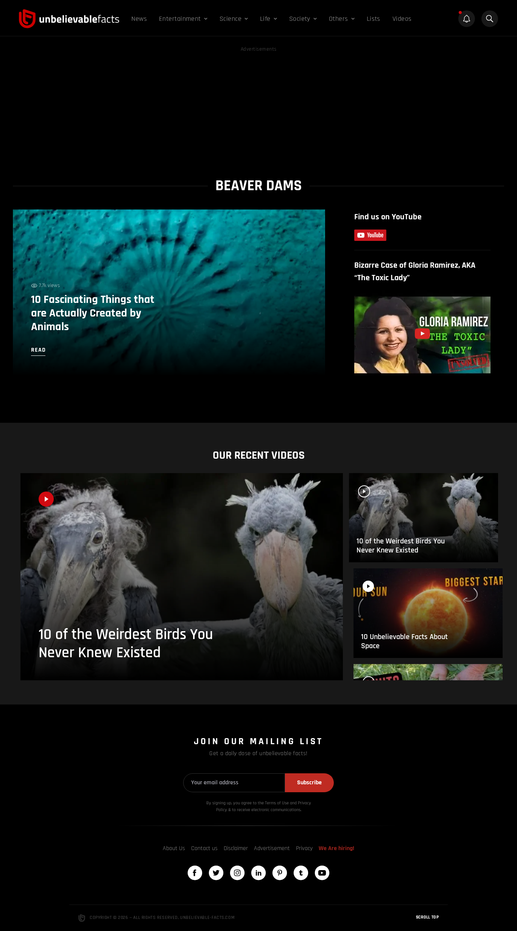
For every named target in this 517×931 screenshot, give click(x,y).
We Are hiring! (336, 848)
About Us (174, 848)
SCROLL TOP (427, 917)
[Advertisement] (258, 107)
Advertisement (272, 848)
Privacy (304, 848)
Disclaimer (236, 848)
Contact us (204, 848)
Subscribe (309, 783)
